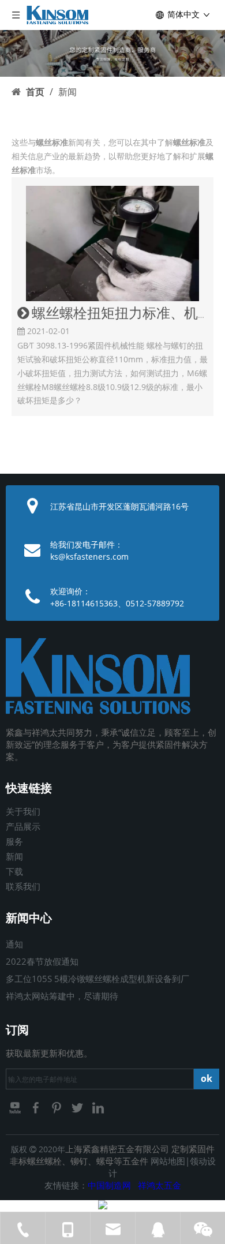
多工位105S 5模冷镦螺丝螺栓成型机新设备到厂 (97, 978)
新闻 (14, 856)
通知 (14, 944)
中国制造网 (109, 1185)
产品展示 (23, 826)
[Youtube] (16, 1107)
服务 (14, 841)
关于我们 (23, 811)
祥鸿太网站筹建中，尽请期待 (62, 996)
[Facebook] (37, 1107)
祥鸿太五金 (159, 1185)
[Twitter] (78, 1107)
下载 (14, 871)
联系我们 (23, 886)
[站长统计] (102, 1206)
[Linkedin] (98, 1107)
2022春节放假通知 (42, 961)
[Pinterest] (57, 1107)
